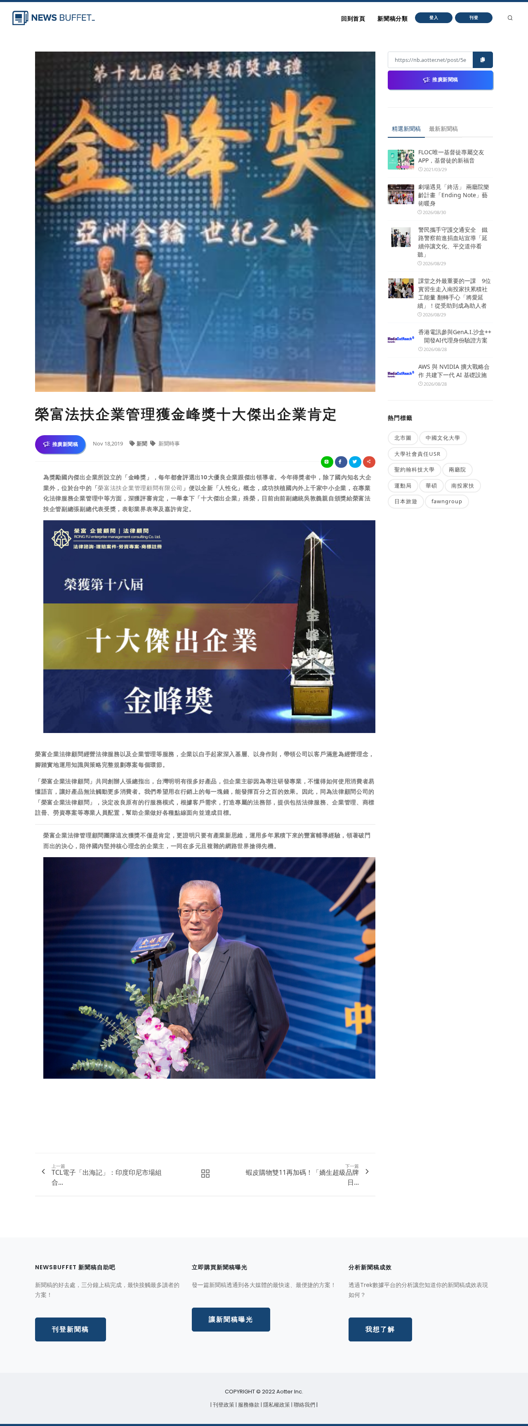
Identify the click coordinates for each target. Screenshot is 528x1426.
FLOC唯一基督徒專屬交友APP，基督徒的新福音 (451, 156)
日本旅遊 (405, 501)
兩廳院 (457, 469)
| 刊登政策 (223, 1405)
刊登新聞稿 (70, 1329)
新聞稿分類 (392, 18)
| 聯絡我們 (303, 1405)
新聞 (142, 443)
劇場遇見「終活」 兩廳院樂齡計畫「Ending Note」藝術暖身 (453, 195)
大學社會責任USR (417, 453)
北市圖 (403, 437)
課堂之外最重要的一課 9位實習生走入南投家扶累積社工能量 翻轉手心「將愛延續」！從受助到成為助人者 (454, 293)
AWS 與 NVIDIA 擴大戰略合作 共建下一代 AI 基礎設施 (454, 371)
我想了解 (380, 1329)
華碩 (431, 485)
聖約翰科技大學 (414, 469)
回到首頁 (353, 18)
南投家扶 (462, 485)
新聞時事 (168, 443)
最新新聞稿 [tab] (443, 128)
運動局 (403, 485)
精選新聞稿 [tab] (406, 128)
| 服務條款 (248, 1405)
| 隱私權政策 (276, 1405)
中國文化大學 (443, 437)
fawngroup (446, 501)
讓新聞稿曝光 (231, 1319)
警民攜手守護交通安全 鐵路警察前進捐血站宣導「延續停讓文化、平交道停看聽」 (452, 242)
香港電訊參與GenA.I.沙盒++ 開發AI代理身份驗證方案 (454, 336)
